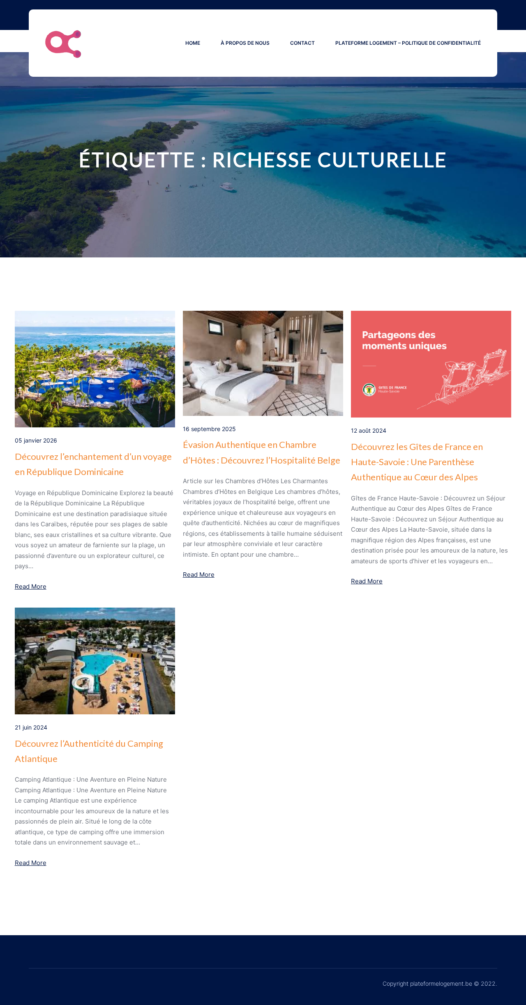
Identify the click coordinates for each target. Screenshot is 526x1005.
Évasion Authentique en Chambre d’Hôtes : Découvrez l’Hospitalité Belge (261, 452)
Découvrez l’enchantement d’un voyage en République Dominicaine (93, 464)
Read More (30, 586)
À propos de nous (245, 43)
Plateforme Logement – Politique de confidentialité (408, 43)
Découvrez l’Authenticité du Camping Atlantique (89, 751)
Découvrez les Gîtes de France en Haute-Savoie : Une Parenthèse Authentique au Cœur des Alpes (417, 462)
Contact (302, 43)
